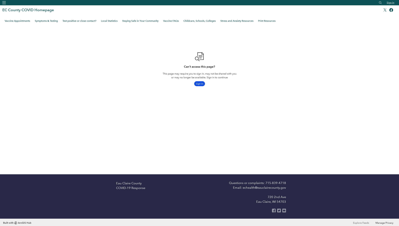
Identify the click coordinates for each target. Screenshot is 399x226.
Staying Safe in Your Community (140, 20)
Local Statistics (109, 20)
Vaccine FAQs (171, 20)
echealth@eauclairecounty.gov (264, 187)
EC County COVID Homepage (28, 10)
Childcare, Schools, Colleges (199, 20)
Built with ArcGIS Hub (17, 222)
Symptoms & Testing (46, 20)
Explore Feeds (361, 222)
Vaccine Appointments (17, 20)
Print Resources (267, 20)
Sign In (390, 2)
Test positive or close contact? (79, 20)
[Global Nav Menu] (4, 2)
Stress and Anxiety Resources (236, 20)
